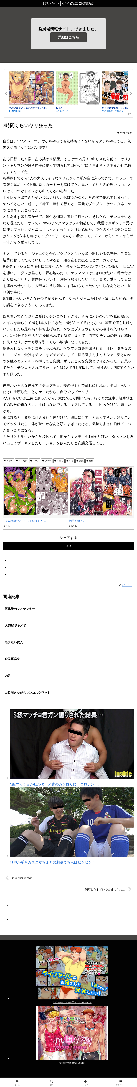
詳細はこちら (68, 37)
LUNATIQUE (15, 110)
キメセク (23, 460)
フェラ (48, 460)
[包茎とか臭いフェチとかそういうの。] (31, 88)
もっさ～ (60, 107)
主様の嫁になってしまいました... (25, 520)
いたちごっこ (62, 110)
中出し (60, 460)
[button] (126, 714)
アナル (10, 460)
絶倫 (91, 460)
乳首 (71, 460)
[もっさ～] (78, 88)
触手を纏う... (77, 520)
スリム (36, 460)
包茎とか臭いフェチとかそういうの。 (29, 107)
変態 (81, 460)
